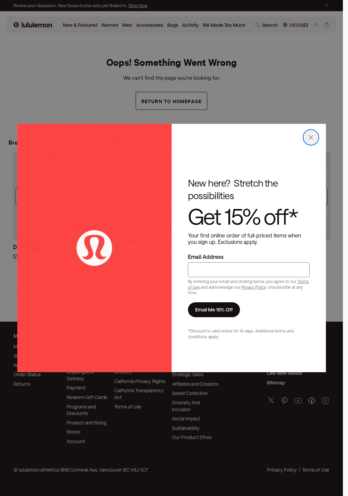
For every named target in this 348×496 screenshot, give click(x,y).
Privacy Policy (253, 287)
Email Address (206, 256)
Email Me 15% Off (214, 309)
